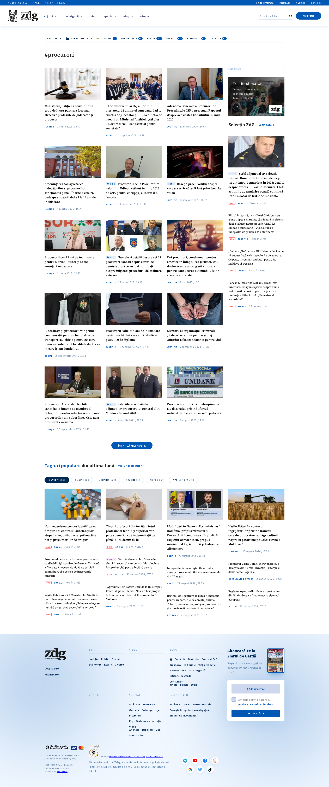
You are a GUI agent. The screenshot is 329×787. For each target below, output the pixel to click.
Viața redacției (207, 665)
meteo (157, 480)
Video (93, 16)
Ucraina (107, 480)
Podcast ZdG (209, 659)
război (133, 480)
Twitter (200, 769)
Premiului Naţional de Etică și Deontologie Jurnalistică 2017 (136, 756)
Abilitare (134, 704)
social (194, 684)
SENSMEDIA (62, 771)
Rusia (82, 480)
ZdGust (145, 16)
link (236, 106)
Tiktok (210, 769)
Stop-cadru (136, 735)
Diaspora (175, 665)
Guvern (57, 480)
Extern (108, 664)
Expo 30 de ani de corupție (145, 721)
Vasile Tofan (183, 480)
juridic (173, 684)
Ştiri (50, 16)
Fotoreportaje (151, 710)
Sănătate (193, 659)
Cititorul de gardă (180, 676)
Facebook (205, 760)
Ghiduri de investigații (183, 715)
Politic (174, 38)
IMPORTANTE (131, 38)
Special (108, 16)
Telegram (185, 760)
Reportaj (147, 729)
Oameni (134, 710)
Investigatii (71, 16)
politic (184, 684)
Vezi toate (54, 38)
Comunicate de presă (240, 579)
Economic (195, 38)
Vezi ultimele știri (129, 465)
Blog (126, 16)
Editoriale (190, 665)
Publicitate (52, 674)
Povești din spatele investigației (189, 710)
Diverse (119, 664)
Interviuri (135, 715)
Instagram (215, 760)
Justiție (217, 38)
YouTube (195, 760)
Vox (158, 729)
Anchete (134, 729)
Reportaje (149, 704)
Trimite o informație (264, 2)
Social (154, 38)
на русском (315, 2)
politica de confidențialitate (255, 704)
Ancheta (174, 704)
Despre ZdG (284, 2)
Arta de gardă (197, 670)
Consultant (176, 681)
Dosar (186, 704)
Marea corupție (202, 704)
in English (300, 2)
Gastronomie (177, 670)
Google (190, 769)
